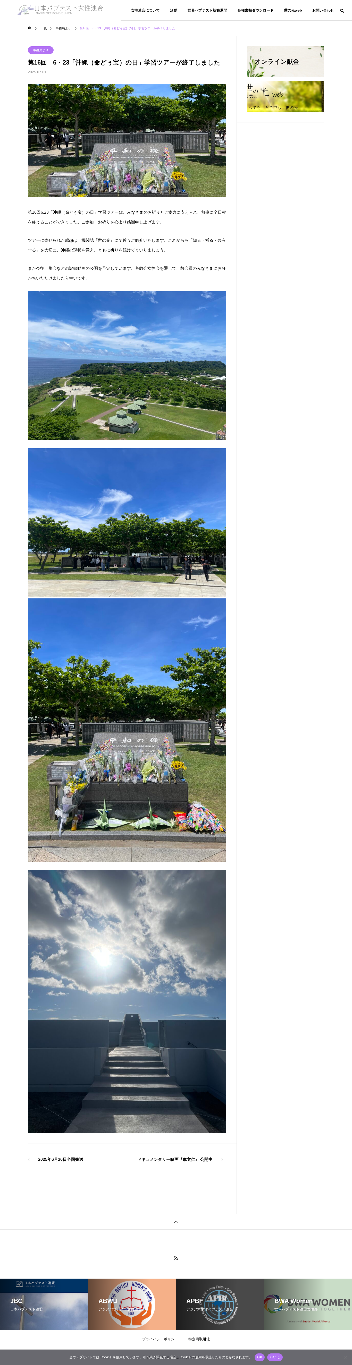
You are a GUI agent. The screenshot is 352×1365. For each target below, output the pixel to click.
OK (259, 1357)
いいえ (275, 1357)
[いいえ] (345, 1357)
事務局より (40, 50)
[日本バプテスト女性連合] (60, 10)
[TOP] (176, 1221)
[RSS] (176, 1258)
